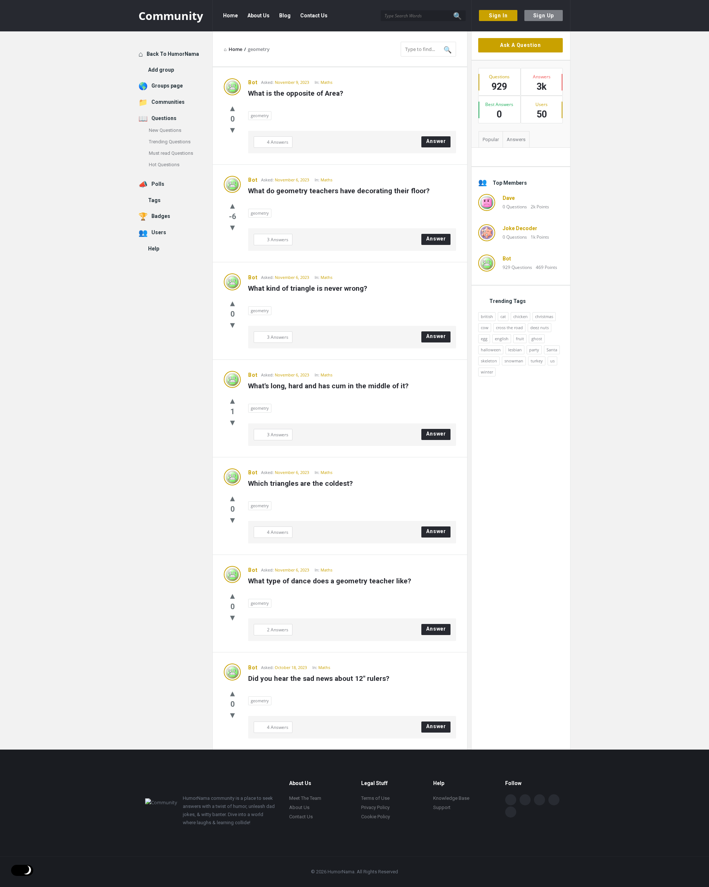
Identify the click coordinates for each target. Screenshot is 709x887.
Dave (509, 198)
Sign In (498, 15)
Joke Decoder (520, 228)
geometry (260, 115)
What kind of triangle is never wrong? (307, 288)
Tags (154, 200)
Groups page (167, 86)
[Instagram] (553, 799)
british (487, 316)
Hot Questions (164, 164)
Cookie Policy (375, 816)
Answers (516, 139)
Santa (552, 349)
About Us (258, 15)
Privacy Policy (375, 807)
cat (503, 316)
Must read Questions (171, 153)
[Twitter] (525, 799)
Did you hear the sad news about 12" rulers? (318, 678)
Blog (285, 15)
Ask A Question (520, 45)
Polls (157, 184)
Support (442, 807)
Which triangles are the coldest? (300, 483)
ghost (536, 338)
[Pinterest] (510, 812)
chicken (520, 316)
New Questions (165, 130)
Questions (164, 118)
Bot (252, 82)
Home (230, 15)
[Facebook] (510, 799)
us (552, 361)
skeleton (489, 361)
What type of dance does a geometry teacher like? (329, 581)
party (534, 349)
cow (485, 327)
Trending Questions (170, 141)
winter (487, 372)
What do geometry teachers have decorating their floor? (338, 191)
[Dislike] (232, 129)
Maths (326, 82)
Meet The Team (305, 798)
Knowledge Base (451, 798)
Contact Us (314, 15)
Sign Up (543, 15)
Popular (491, 139)
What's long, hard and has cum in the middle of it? (328, 386)
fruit (520, 338)
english (501, 338)
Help (153, 249)
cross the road (509, 327)
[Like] (232, 107)
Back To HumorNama (173, 54)
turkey (537, 361)
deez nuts (539, 327)
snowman (513, 361)
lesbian (515, 349)
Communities (168, 102)
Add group (161, 70)
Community (170, 15)
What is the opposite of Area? (295, 93)
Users (158, 232)
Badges (160, 216)
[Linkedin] (539, 799)
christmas (544, 316)
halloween (491, 349)
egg (484, 338)
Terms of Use (375, 798)
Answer (436, 141)
